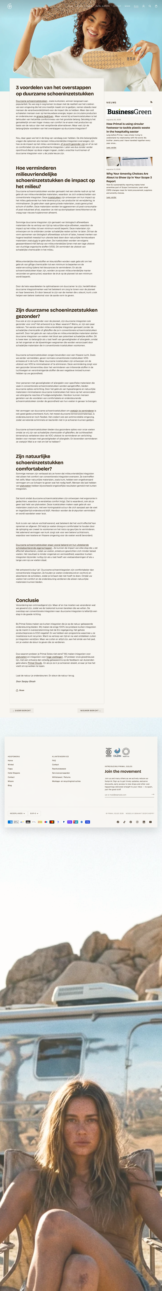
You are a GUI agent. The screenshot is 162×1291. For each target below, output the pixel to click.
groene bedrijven (44, 116)
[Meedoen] (152, 794)
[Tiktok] (124, 822)
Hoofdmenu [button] (14, 756)
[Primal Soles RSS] (151, 102)
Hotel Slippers (14, 773)
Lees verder (111, 147)
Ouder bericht (22, 710)
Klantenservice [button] (60, 756)
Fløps (10, 769)
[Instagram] (137, 822)
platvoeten (25, 485)
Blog (10, 785)
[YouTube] (150, 822)
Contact (11, 777)
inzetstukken (54, 197)
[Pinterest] (131, 822)
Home (10, 760)
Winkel (11, 764)
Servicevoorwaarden (61, 773)
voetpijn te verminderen (82, 410)
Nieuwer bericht (90, 710)
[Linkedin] (144, 822)
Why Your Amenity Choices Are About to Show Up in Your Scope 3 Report (129, 177)
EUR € (33, 813)
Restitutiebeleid (59, 769)
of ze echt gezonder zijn (73, 144)
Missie (11, 781)
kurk (35, 240)
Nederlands (16, 813)
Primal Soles (113, 813)
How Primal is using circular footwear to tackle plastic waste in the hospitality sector (128, 127)
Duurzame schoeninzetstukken (31, 101)
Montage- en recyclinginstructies (66, 781)
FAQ (54, 760)
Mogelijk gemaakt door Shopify (140, 813)
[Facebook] (118, 822)
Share (21, 690)
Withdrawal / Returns (61, 777)
